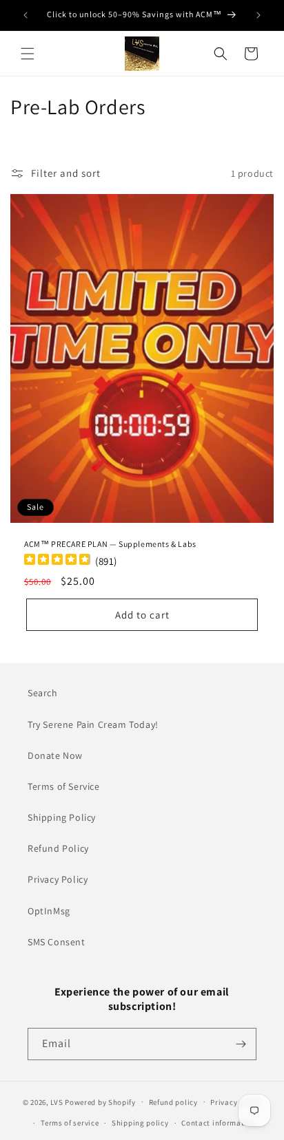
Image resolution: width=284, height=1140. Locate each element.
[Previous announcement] (25, 15)
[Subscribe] (240, 1044)
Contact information (218, 1123)
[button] (27, 54)
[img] (57, 561)
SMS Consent (56, 942)
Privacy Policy (58, 879)
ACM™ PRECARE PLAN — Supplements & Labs (110, 544)
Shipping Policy (62, 817)
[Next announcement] (258, 15)
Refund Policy (58, 848)
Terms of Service (64, 786)
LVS (56, 1101)
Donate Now (55, 755)
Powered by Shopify (100, 1101)
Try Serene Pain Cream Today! (93, 724)
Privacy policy (235, 1102)
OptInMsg (49, 911)
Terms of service (70, 1123)
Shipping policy (140, 1123)
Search (43, 693)
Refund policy (173, 1102)
